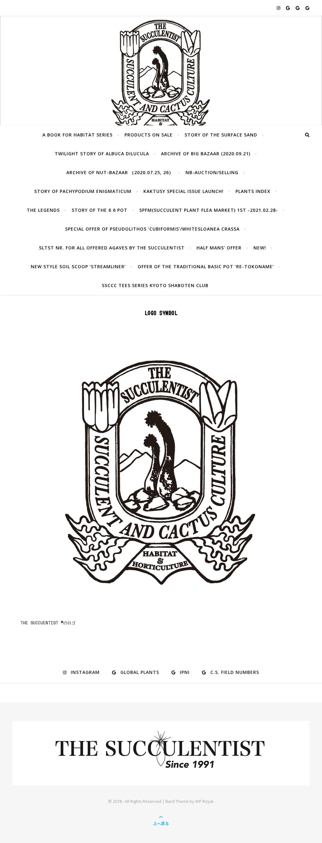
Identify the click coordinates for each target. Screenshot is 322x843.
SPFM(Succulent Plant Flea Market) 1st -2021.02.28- (208, 210)
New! (259, 248)
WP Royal (204, 801)
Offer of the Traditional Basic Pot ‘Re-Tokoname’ (206, 266)
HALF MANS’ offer (219, 248)
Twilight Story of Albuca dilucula (102, 154)
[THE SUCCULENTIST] (161, 78)
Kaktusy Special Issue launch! (183, 191)
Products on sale (149, 135)
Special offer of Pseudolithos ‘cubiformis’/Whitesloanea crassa (152, 229)
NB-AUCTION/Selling (212, 172)
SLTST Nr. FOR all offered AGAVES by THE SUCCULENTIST (112, 248)
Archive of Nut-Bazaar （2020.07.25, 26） (120, 172)
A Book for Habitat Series (77, 135)
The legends (43, 210)
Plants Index (253, 191)
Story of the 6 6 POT (99, 210)
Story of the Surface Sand (221, 135)
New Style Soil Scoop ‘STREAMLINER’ (78, 266)
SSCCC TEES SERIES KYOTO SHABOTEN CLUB (155, 285)
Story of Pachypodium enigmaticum (82, 191)
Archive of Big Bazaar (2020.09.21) (205, 154)
